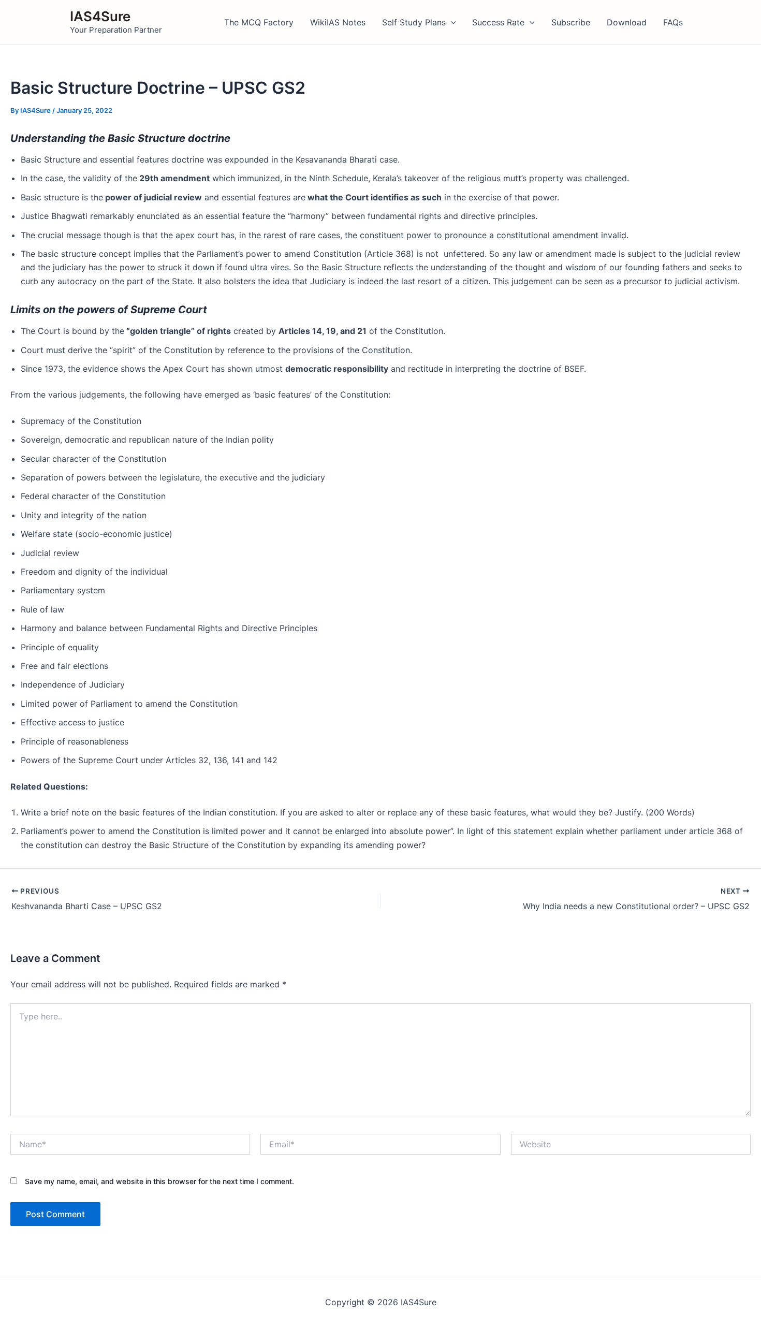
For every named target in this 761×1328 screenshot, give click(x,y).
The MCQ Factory (259, 22)
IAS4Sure (100, 16)
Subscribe (570, 22)
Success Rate (498, 22)
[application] (451, 22)
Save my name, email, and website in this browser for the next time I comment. (159, 1181)
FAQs (673, 22)
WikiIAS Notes (337, 22)
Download (627, 22)
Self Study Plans (414, 22)
